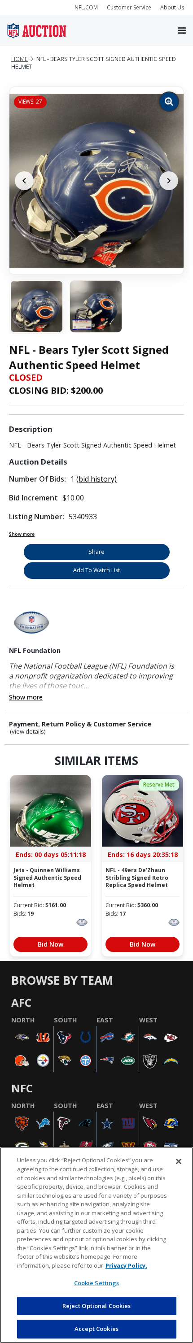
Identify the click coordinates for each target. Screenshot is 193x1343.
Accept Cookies (96, 1329)
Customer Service (129, 7)
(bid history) (96, 479)
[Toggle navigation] (182, 31)
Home (19, 59)
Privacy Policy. (126, 1265)
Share (96, 552)
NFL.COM (86, 7)
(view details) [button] (28, 731)
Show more (22, 534)
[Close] (179, 1161)
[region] (96, 1245)
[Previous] (24, 180)
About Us (172, 7)
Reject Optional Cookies (96, 1306)
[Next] (168, 180)
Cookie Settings (96, 1283)
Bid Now (50, 944)
